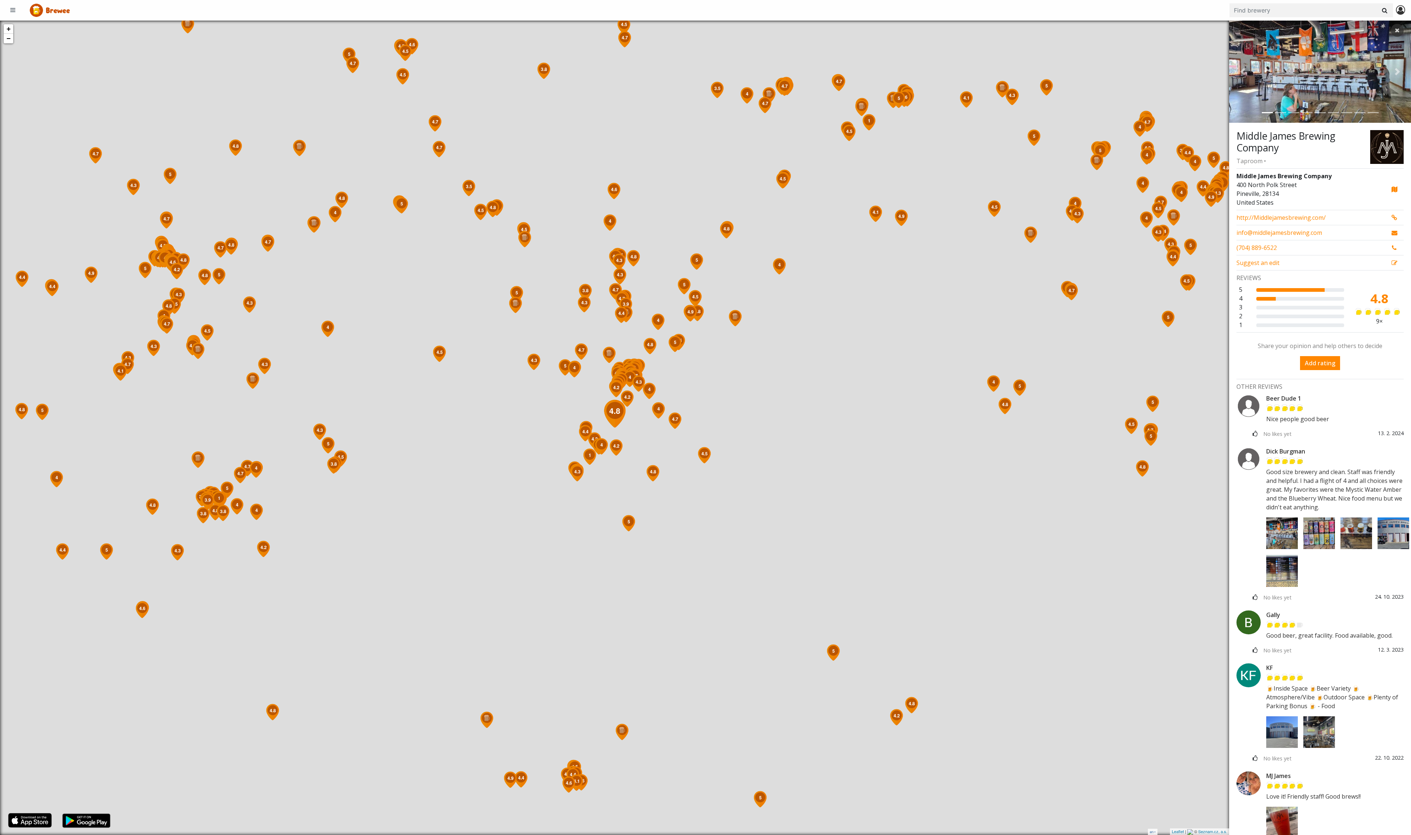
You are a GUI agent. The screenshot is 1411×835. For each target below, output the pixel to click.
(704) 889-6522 (1256, 248)
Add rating (1320, 363)
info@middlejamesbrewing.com (1279, 233)
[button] (1242, 72)
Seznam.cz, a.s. (1212, 831)
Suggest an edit (1257, 263)
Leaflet (1178, 831)
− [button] (9, 38)
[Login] (1400, 10)
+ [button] (9, 29)
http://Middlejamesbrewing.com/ (1281, 218)
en (1151, 832)
